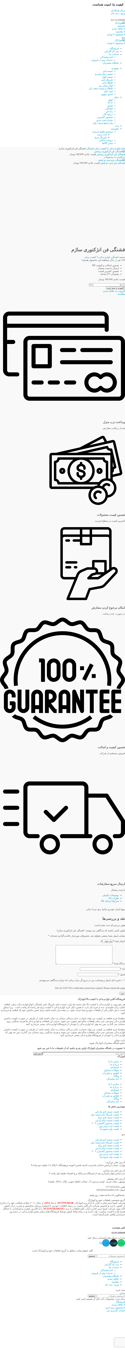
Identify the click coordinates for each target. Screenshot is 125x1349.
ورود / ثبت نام (112, 1284)
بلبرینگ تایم (107, 79)
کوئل (110, 100)
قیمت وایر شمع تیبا (109, 1129)
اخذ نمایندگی (106, 57)
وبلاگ (116, 1076)
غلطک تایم (107, 82)
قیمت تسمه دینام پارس (107, 1120)
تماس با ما (113, 1061)
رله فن (109, 111)
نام (122, 968)
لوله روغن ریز (106, 85)
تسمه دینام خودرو (104, 74)
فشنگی (109, 108)
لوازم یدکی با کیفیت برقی (107, 148)
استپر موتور (107, 94)
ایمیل (121, 974)
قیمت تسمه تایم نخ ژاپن (107, 1111)
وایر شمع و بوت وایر (103, 123)
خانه (122, 148)
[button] (62, 1134)
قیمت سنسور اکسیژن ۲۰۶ (105, 1123)
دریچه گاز (108, 114)
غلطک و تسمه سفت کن (101, 88)
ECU (110, 102)
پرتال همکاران (118, 10)
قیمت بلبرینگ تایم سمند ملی (105, 1114)
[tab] (59, 895)
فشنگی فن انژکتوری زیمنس (110, 154)
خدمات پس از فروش (102, 60)
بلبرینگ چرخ (101, 137)
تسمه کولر (107, 77)
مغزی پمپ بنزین (104, 120)
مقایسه (115, 1281)
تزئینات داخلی (106, 140)
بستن (122, 1293)
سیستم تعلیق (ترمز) (103, 131)
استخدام (115, 1067)
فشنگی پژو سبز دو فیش (112, 163)
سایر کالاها (107, 143)
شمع (110, 105)
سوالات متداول (111, 1070)
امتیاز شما (119, 941)
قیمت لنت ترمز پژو (109, 1126)
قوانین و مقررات (110, 1073)
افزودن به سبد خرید (115, 288)
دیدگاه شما (118, 963)
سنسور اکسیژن (105, 117)
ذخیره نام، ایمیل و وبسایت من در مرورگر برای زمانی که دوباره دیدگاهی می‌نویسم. (80, 980)
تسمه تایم (108, 71)
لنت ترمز (102, 134)
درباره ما (114, 1064)
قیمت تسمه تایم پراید (108, 1117)
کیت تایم (108, 91)
